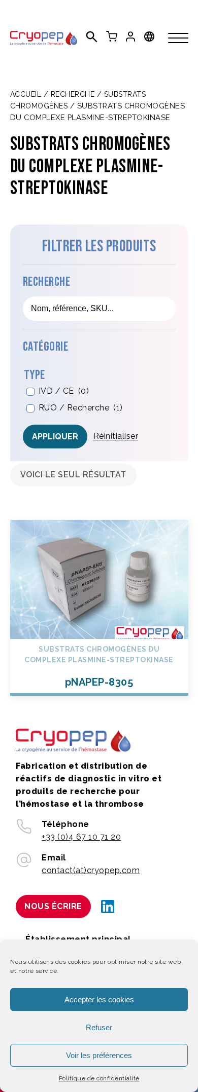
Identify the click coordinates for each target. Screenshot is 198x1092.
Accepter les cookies (99, 999)
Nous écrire (53, 906)
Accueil (26, 94)
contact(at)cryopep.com (91, 870)
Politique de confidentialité (99, 1078)
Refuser (99, 1027)
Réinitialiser (116, 436)
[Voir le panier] (111, 36)
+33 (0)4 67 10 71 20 (81, 837)
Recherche (73, 94)
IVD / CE (64, 391)
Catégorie (46, 347)
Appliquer (55, 436)
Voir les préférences (99, 1055)
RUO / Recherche (81, 407)
